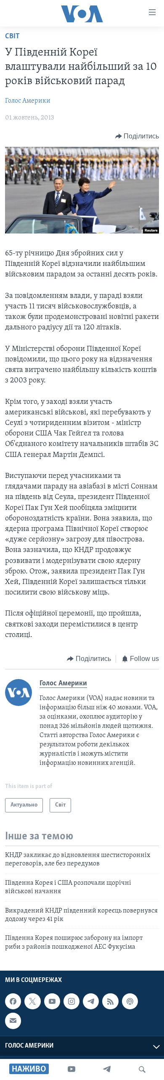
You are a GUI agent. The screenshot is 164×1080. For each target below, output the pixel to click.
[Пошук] (142, 1069)
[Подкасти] (130, 1001)
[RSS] (110, 1001)
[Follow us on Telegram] (91, 1001)
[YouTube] (71, 1069)
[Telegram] (107, 1069)
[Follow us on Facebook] (13, 1001)
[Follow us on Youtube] (52, 1001)
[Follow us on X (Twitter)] (32, 1001)
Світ (12, 36)
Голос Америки (27, 101)
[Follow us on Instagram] (71, 1001)
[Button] (137, 136)
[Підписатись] (13, 1021)
